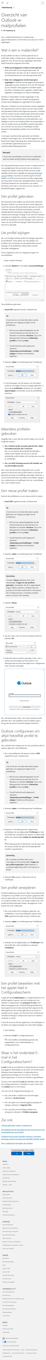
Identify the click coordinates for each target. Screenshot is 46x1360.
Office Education (7, 1238)
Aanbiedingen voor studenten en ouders (13, 1245)
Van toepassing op (9, 30)
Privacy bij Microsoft (8, 1329)
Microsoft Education (8, 1224)
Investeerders (6, 1332)
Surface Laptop (6, 1168)
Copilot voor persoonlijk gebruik (11, 1174)
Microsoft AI (6, 1258)
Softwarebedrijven (7, 1312)
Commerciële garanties (9, 1215)
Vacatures (5, 1325)
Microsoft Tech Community (9, 1302)
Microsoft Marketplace (8, 1305)
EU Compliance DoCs (31, 1353)
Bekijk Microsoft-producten (9, 1181)
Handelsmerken (7, 1353)
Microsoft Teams (7, 1278)
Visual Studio (6, 1315)
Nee (28, 1153)
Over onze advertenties (18, 1353)
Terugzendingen (7, 1205)
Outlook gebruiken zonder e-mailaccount (16, 1125)
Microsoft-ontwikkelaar (9, 1292)
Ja (16, 1153)
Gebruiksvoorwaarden (31, 1350)
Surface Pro (5, 1164)
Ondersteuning (7, 7)
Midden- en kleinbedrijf (9, 1282)
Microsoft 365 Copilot (8, 1275)
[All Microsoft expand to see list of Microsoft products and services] (2, 2)
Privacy (22, 1350)
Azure (4, 1265)
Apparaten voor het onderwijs (10, 1228)
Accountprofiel (6, 1194)
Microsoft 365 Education (9, 1235)
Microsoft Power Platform (9, 1309)
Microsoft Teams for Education (10, 1231)
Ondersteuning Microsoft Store (11, 1201)
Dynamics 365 (6, 1268)
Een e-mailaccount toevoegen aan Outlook (17, 1143)
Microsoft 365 (6, 1178)
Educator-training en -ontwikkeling (12, 1241)
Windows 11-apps (7, 1185)
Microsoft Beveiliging (8, 1261)
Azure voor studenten (8, 1248)
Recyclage (5, 1211)
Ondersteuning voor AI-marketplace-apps (13, 1298)
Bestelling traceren (7, 1208)
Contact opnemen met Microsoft (11, 1350)
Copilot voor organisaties (9, 1171)
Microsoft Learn (7, 1295)
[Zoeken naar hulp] (7, 2)
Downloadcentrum (7, 1198)
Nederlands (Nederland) (12, 1338)
